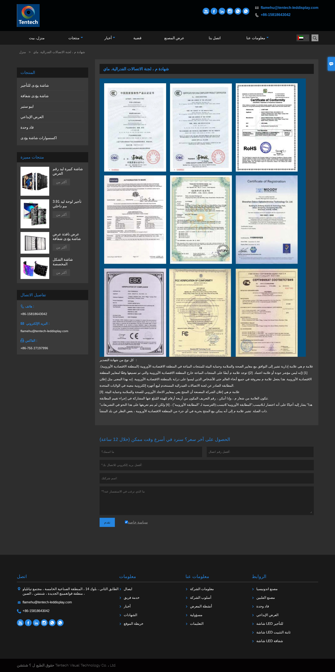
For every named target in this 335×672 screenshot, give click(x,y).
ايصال (128, 589)
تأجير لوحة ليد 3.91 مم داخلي (67, 204)
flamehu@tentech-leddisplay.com (289, 8)
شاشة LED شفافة (269, 641)
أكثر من (61, 182)
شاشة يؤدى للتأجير (35, 85)
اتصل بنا (215, 38)
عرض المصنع (174, 38)
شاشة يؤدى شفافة (35, 96)
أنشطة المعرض (201, 606)
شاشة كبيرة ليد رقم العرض (68, 171)
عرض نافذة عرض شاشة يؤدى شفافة (67, 236)
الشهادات (130, 615)
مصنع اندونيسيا (267, 589)
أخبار (108, 38)
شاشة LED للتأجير (269, 623)
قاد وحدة (27, 127)
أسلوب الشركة (200, 597)
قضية (137, 38)
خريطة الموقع (133, 623)
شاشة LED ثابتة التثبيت (273, 632)
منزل (22, 52)
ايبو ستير (27, 106)
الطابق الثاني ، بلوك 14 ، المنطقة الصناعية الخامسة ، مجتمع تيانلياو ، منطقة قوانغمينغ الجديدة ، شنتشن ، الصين (71, 591)
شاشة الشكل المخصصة (63, 262)
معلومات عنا (255, 38)
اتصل (22, 576)
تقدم (107, 522)
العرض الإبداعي (32, 117)
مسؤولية (196, 615)
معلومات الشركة (202, 589)
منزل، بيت (37, 38)
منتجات (74, 38)
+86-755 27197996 (34, 348)
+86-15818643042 (276, 15)
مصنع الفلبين (265, 597)
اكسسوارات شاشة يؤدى (39, 138)
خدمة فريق (131, 597)
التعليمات (197, 623)
